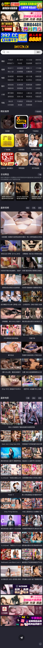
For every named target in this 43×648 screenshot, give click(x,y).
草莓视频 (29, 101)
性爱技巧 (38, 96)
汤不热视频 (38, 101)
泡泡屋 (20, 105)
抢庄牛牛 (38, 63)
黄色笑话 (29, 96)
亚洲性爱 (11, 76)
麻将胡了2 (10, 63)
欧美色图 (29, 85)
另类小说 (20, 96)
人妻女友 (29, 93)
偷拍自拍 (20, 76)
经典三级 (20, 80)
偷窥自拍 (11, 85)
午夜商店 (20, 101)
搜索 (38, 52)
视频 (3, 69)
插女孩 (10, 101)
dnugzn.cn (21, 47)
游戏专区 (38, 60)
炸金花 (20, 63)
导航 (3, 103)
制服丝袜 (11, 80)
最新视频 (5, 207)
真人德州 (20, 60)
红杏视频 (11, 105)
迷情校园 (11, 96)
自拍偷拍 (20, 68)
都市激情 (11, 93)
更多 (39, 208)
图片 (3, 86)
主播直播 (29, 72)
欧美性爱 (38, 76)
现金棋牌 (29, 63)
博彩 (3, 61)
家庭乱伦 (20, 93)
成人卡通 (29, 76)
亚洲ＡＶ (11, 68)
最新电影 (5, 398)
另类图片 (38, 88)
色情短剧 (29, 105)
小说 (3, 94)
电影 (3, 78)
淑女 (33, 398)
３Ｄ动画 (38, 68)
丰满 (27, 398)
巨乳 (33, 208)
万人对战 (29, 60)
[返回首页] (40, 644)
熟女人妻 (11, 72)
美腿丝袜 (11, 88)
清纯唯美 (20, 88)
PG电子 (10, 60)
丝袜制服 (20, 72)
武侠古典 (38, 93)
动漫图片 (38, 85)
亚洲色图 (20, 85)
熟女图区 (29, 88)
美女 (27, 208)
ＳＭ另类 (38, 72)
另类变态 (38, 80)
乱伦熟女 (29, 80)
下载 (39, 174)
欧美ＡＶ (29, 68)
